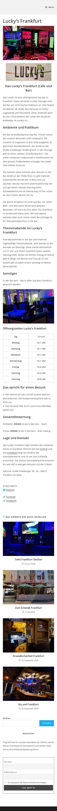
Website (10, 489)
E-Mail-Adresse (10, 772)
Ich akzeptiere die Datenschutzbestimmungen (27, 782)
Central (43, 448)
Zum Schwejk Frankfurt (28, 607)
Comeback (12, 452)
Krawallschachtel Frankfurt (28, 656)
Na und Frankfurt (28, 704)
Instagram (11, 500)
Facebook (11, 496)
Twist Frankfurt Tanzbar (28, 559)
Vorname (8, 762)
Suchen (6, 718)
